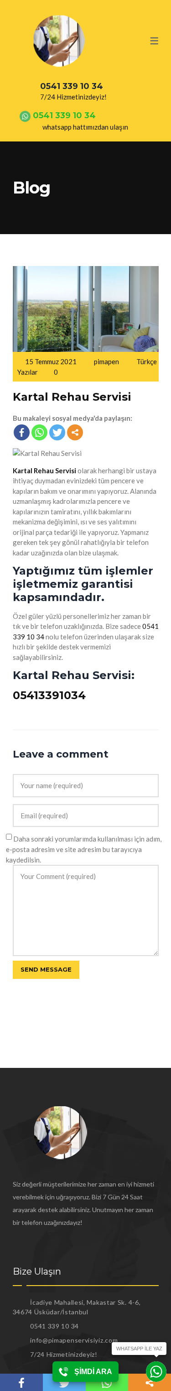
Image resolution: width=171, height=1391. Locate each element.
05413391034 (49, 695)
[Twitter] (57, 432)
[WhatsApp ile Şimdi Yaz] (156, 1371)
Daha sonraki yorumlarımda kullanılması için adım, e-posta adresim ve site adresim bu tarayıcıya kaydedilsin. (83, 849)
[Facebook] (22, 432)
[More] (75, 432)
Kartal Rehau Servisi (72, 396)
